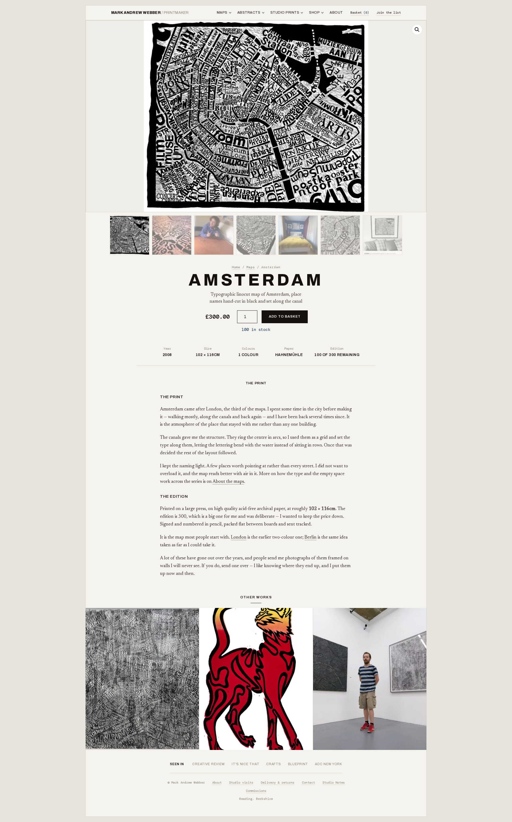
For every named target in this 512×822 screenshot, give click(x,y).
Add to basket (285, 316)
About (336, 12)
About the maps (228, 481)
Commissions (256, 791)
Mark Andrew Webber (150, 13)
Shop (314, 12)
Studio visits (241, 782)
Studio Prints (284, 12)
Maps (250, 267)
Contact (308, 782)
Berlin (311, 537)
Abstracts (249, 12)
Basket (359, 12)
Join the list (389, 12)
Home (236, 267)
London (238, 537)
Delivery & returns (277, 782)
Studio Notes (333, 782)
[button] (417, 29)
